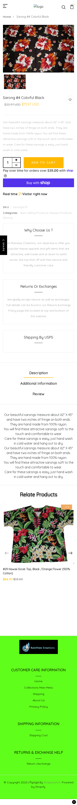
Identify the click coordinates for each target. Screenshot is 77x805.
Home (7, 16)
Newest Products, (60, 213)
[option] (38, 49)
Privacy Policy (38, 706)
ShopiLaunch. (52, 782)
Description (38, 373)
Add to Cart (43, 162)
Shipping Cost (38, 735)
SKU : (7, 207)
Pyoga (34, 782)
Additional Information (38, 383)
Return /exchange (38, 763)
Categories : (11, 213)
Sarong (7, 217)
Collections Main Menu (38, 687)
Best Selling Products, (35, 213)
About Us (39, 700)
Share (3, 247)
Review (38, 394)
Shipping (38, 694)
